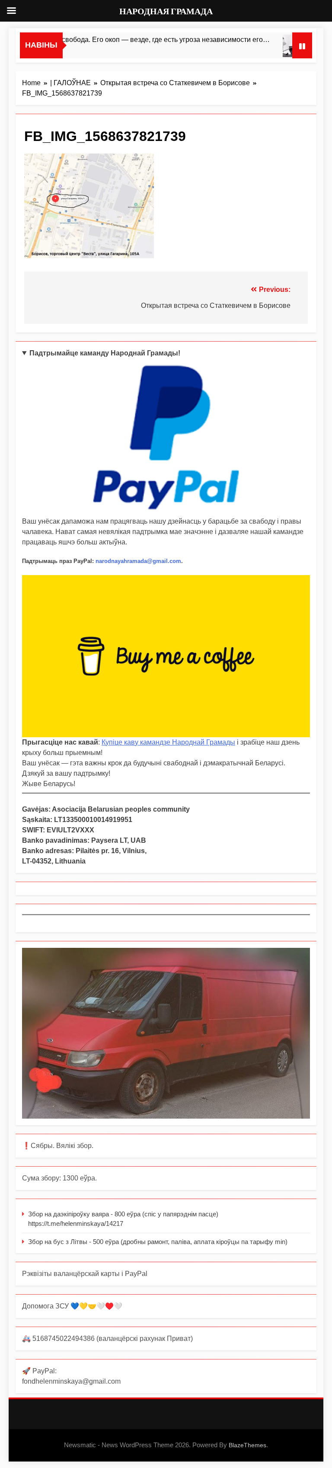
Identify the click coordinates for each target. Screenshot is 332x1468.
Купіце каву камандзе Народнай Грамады (168, 742)
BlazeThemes (247, 1445)
